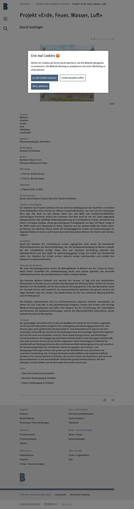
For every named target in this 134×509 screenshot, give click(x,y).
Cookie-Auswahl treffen (72, 78)
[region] (68, 72)
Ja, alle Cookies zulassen (45, 78)
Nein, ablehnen (40, 86)
